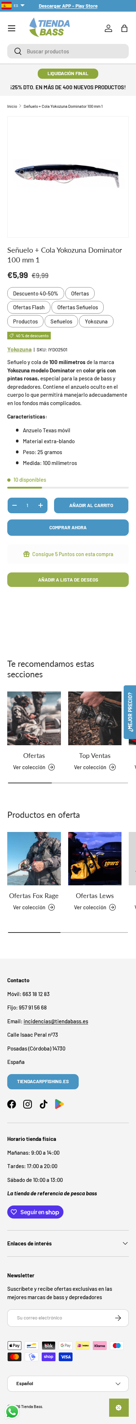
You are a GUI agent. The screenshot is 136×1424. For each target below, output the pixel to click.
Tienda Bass (31, 1406)
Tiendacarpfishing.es (43, 1081)
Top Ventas (95, 755)
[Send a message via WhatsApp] (12, 1411)
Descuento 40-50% (35, 293)
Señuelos (61, 321)
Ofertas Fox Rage (34, 895)
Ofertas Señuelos (77, 307)
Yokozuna (96, 321)
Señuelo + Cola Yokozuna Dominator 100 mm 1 (63, 106)
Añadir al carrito (91, 505)
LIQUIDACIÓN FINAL (68, 73)
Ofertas (80, 293)
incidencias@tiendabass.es (56, 1021)
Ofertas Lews (95, 895)
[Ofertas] (34, 718)
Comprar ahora (68, 527)
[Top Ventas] (95, 718)
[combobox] (68, 51)
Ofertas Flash (29, 307)
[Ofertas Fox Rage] (34, 859)
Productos (25, 321)
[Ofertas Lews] (95, 859)
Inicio (12, 106)
